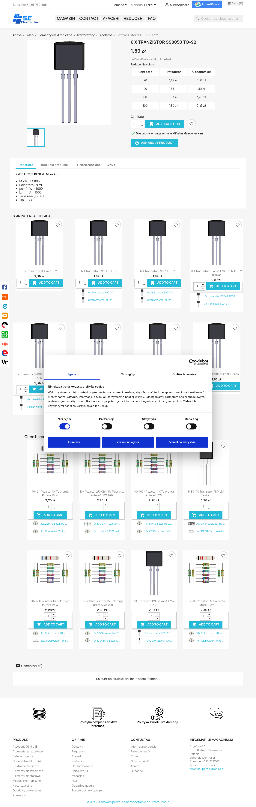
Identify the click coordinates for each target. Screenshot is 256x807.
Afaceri (111, 18)
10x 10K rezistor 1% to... (209, 640)
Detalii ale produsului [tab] (55, 165)
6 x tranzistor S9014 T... (160, 292)
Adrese (135, 766)
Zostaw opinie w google (87, 790)
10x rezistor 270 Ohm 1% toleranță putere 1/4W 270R (102, 493)
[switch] (107, 427)
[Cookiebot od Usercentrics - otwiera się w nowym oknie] (191, 362)
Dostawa (77, 746)
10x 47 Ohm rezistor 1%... (107, 633)
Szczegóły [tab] (128, 374)
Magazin (66, 18)
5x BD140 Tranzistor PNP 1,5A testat (205, 493)
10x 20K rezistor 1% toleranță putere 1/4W (206, 603)
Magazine (78, 776)
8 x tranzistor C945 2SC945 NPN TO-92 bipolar (216, 273)
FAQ (152, 18)
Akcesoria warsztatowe (28, 751)
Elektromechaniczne (26, 766)
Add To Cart (45, 282)
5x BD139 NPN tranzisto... (210, 531)
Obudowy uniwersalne (27, 790)
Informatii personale (143, 746)
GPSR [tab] (111, 165)
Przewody (19, 795)
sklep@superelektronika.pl (207, 769)
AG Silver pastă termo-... (210, 523)
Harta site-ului (81, 771)
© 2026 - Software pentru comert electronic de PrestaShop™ (128, 802)
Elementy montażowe (27, 776)
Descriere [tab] (26, 165)
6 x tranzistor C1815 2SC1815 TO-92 (216, 374)
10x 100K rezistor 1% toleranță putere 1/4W (154, 493)
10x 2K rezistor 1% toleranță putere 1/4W (50, 493)
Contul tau (140, 740)
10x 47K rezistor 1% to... (210, 633)
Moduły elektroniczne (27, 780)
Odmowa (74, 442)
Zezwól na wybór (128, 442)
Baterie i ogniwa (23, 756)
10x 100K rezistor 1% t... (54, 640)
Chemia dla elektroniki (27, 761)
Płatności (78, 761)
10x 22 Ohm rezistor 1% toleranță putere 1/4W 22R (102, 603)
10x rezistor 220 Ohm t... (107, 531)
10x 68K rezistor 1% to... (158, 523)
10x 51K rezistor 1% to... (54, 633)
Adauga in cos (164, 124)
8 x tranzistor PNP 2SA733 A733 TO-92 (154, 603)
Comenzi (136, 756)
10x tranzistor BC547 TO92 (39, 271)
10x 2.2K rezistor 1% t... (54, 523)
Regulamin (78, 751)
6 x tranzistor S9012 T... (101, 300)
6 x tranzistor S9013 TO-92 (157, 271)
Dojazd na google (83, 785)
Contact (89, 18)
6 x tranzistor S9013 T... (101, 292)
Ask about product (154, 143)
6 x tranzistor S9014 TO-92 (98, 271)
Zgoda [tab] (72, 374)
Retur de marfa (140, 751)
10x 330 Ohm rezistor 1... (106, 523)
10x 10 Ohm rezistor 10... (106, 640)
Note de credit (140, 761)
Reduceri (134, 18)
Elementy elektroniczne (28, 771)
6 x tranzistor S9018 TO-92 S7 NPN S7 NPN (39, 376)
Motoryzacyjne (22, 785)
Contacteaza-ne (82, 766)
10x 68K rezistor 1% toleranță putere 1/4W (50, 603)
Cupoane (137, 771)
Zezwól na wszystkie (181, 442)
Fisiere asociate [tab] (88, 165)
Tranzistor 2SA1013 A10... (158, 640)
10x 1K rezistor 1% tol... (54, 531)
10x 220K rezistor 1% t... (158, 531)
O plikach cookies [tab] (184, 374)
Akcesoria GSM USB (25, 746)
